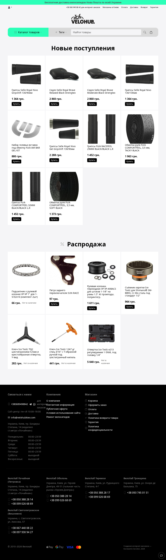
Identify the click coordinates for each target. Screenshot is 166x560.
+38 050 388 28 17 (99, 492)
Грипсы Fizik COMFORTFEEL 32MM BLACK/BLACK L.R (23, 205)
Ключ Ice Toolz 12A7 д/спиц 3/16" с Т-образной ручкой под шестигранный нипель (62, 353)
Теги (61, 32)
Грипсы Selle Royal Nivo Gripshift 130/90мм (25, 91)
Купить (16, 104)
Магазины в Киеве (111, 7)
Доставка (134, 7)
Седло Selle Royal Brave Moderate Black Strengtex (101, 91)
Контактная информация (60, 404)
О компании (53, 400)
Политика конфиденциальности (100, 428)
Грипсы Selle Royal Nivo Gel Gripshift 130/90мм (62, 147)
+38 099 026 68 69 (22, 503)
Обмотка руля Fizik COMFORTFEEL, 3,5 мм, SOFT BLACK (61, 205)
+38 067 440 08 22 (22, 528)
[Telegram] (30, 404)
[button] (10, 7)
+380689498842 (19, 404)
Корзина (93, 400)
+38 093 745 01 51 (138, 492)
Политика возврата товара (103, 417)
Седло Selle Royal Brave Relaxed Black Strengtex (62, 91)
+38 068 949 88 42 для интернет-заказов (83, 7)
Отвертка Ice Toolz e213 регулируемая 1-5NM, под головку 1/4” (101, 352)
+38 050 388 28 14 (22, 499)
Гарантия (154, 7)
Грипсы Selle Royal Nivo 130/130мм (138, 91)
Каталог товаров (28, 32)
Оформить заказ (97, 404)
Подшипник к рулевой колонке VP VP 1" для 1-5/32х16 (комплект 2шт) (25, 294)
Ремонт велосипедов (58, 416)
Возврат (144, 7)
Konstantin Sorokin (132, 549)
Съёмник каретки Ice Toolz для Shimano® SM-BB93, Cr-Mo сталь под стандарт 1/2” (138, 291)
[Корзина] (151, 32)
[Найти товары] (144, 32)
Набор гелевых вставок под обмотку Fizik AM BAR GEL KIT (26, 147)
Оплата (124, 7)
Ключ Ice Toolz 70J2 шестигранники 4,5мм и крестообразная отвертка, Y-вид (26, 353)
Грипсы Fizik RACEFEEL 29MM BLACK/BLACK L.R (100, 147)
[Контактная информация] (161, 555)
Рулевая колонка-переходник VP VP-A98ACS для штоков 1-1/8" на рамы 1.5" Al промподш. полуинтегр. (101, 292)
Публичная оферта (56, 408)
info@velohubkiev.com (23, 417)
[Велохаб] (83, 19)
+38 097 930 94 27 (22, 532)
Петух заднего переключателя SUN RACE (64, 291)
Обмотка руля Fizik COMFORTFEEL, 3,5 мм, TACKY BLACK (137, 147)
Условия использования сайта (63, 412)
